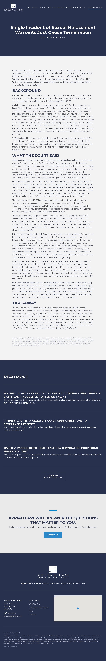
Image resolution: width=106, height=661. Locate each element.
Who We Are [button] (45, 7)
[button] (78, 608)
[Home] (53, 572)
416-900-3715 (10, 613)
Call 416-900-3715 (95, 7)
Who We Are (34, 604)
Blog (75, 7)
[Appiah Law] (13, 7)
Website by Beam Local (10, 646)
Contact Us (52, 535)
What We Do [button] (32, 7)
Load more (53, 476)
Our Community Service (62, 7)
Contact (82, 7)
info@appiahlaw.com (13, 616)
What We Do (34, 600)
